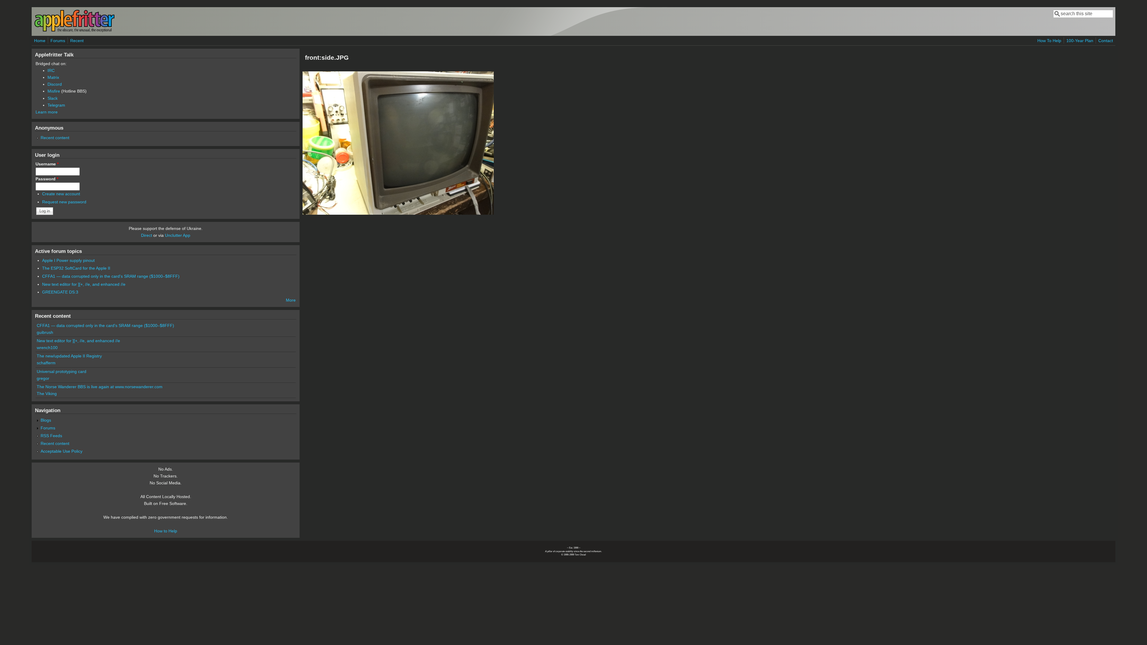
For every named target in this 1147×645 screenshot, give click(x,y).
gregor (43, 378)
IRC (51, 70)
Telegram (56, 105)
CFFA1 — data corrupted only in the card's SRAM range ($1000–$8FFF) (111, 276)
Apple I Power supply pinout (68, 260)
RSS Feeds (51, 435)
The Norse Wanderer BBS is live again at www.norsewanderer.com (99, 386)
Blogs (46, 420)
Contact (1105, 40)
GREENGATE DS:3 (60, 292)
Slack (52, 98)
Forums (57, 40)
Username (47, 164)
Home (39, 40)
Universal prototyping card (61, 371)
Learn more (47, 112)
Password (47, 178)
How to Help (165, 531)
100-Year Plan (1079, 40)
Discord (54, 84)
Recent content (55, 137)
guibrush (45, 332)
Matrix (53, 77)
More (291, 300)
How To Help (1049, 40)
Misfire (53, 91)
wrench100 (47, 347)
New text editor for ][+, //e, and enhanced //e (83, 284)
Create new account (61, 193)
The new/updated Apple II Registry (69, 356)
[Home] (74, 30)
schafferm (46, 362)
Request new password (64, 201)
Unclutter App (177, 235)
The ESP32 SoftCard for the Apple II (76, 268)
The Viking (47, 393)
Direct (146, 235)
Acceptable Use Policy (61, 451)
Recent (77, 40)
